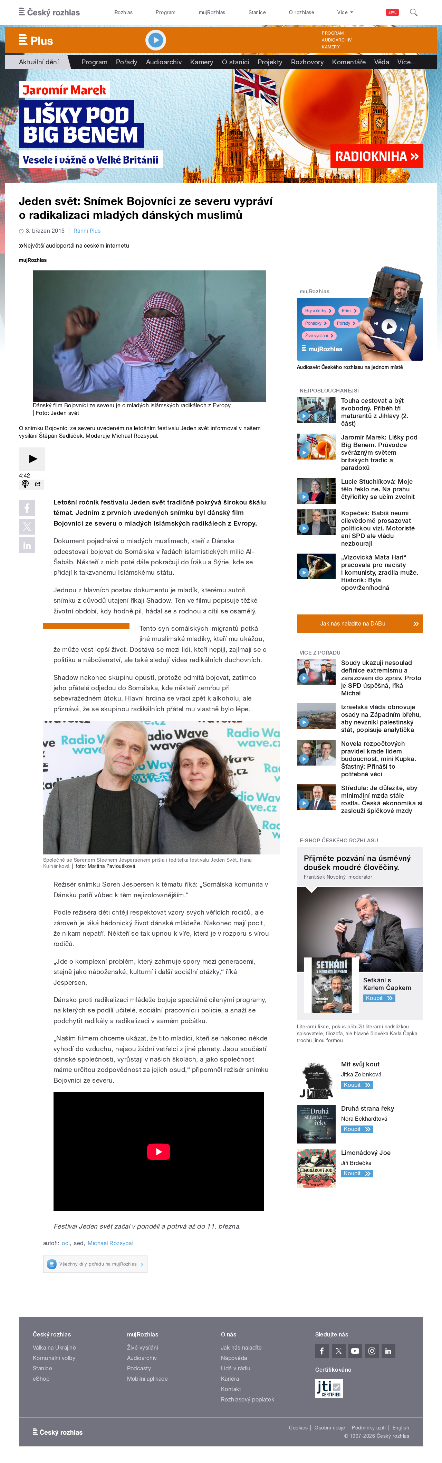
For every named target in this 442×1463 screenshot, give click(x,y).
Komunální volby (54, 1358)
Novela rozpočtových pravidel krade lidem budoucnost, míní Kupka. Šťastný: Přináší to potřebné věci (378, 759)
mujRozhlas (212, 12)
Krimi (347, 310)
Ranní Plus (87, 231)
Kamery (331, 47)
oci (65, 1243)
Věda (382, 62)
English (401, 1427)
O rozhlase (301, 12)
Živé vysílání (316, 335)
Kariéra (230, 1379)
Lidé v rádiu (236, 1368)
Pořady (127, 62)
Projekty (270, 62)
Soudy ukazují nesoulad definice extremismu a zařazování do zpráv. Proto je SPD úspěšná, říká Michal (381, 678)
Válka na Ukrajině (54, 1347)
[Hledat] (413, 12)
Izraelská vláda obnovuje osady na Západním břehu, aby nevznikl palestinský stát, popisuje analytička (381, 718)
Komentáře (349, 62)
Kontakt (231, 1389)
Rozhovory (307, 62)
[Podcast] (25, 485)
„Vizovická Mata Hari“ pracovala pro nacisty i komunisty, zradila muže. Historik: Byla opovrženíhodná (379, 572)
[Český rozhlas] (49, 12)
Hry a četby (315, 310)
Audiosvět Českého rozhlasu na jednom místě (350, 367)
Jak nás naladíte (241, 1347)
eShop (41, 1379)
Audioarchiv (337, 40)
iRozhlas (123, 12)
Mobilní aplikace (147, 1379)
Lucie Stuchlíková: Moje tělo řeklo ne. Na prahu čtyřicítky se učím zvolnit (378, 489)
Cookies (298, 1427)
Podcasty (139, 1368)
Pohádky (313, 323)
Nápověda (234, 1358)
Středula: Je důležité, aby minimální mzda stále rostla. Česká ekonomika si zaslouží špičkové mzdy (381, 799)
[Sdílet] (37, 485)
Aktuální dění (39, 62)
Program (165, 12)
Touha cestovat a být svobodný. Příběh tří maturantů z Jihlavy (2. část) (375, 412)
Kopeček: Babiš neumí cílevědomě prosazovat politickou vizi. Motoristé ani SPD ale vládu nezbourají (378, 528)
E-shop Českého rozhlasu (339, 840)
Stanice (257, 12)
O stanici (235, 62)
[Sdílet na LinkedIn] (27, 545)
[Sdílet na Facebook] (27, 508)
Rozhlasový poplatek (247, 1399)
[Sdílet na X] (27, 527)
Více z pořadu (320, 653)
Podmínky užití (369, 1427)
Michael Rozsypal (110, 1243)
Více (407, 62)
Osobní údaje (330, 1427)
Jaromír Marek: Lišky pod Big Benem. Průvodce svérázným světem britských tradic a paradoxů (379, 452)
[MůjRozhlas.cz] (33, 261)
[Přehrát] (32, 459)
